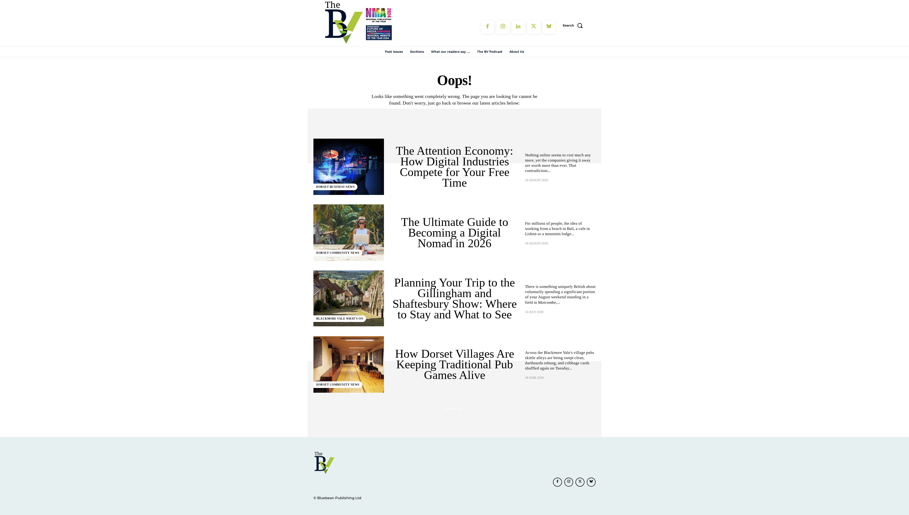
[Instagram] (502, 27)
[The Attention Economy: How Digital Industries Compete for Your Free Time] (348, 167)
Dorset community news (338, 253)
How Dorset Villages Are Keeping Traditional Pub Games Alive (454, 364)
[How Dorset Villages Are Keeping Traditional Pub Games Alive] (348, 364)
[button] (574, 25)
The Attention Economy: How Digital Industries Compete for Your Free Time (454, 166)
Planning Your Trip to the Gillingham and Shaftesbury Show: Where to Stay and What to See (454, 298)
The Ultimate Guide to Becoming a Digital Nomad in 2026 (454, 232)
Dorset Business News (335, 187)
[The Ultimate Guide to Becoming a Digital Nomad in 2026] (348, 232)
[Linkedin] (518, 27)
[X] (533, 27)
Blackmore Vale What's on (339, 318)
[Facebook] (487, 27)
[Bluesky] (549, 27)
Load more (453, 409)
